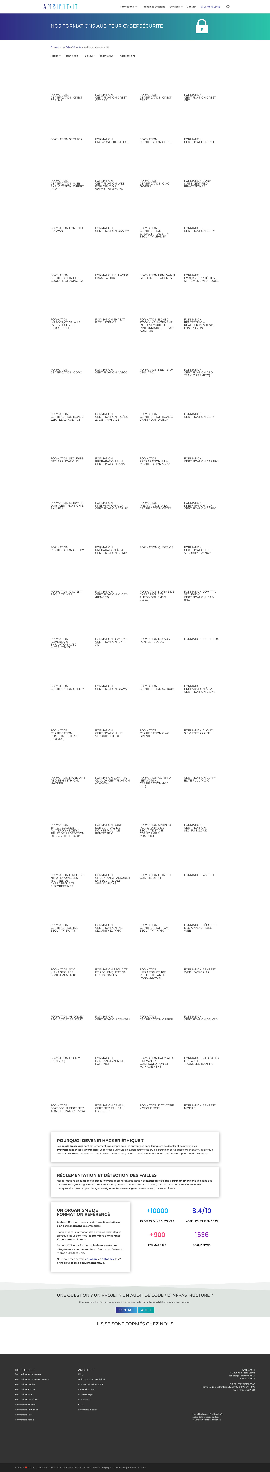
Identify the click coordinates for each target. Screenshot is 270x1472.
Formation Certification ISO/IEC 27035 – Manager (111, 416)
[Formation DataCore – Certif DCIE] (157, 1089)
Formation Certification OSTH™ (67, 549)
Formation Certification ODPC (66, 371)
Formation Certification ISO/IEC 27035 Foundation (156, 416)
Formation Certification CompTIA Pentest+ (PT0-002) (65, 735)
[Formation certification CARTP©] (201, 443)
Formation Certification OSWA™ (112, 687)
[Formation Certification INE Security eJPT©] (112, 714)
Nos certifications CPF (90, 1384)
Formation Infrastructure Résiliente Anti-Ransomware (153, 974)
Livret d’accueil (86, 1389)
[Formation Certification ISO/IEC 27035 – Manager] (112, 398)
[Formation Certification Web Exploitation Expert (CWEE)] (68, 165)
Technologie (71, 56)
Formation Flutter (25, 1389)
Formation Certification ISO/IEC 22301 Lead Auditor (67, 416)
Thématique (107, 56)
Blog (81, 1374)
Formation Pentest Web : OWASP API (199, 971)
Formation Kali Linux (201, 639)
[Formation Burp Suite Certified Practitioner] (201, 165)
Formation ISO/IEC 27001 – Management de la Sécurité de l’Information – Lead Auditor (157, 325)
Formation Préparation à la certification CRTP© (200, 505)
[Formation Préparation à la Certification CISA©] (201, 670)
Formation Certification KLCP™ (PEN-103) (111, 594)
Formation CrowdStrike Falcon (112, 141)
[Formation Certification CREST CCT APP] (112, 79)
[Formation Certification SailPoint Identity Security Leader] (157, 212)
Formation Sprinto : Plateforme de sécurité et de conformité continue (156, 830)
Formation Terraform (26, 1399)
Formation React (24, 1394)
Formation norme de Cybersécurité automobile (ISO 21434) (157, 596)
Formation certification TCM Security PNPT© (154, 927)
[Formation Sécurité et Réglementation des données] (112, 954)
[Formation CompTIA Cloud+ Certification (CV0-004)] (112, 762)
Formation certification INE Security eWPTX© (198, 550)
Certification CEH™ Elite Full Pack (200, 779)
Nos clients (84, 1399)
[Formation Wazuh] (201, 859)
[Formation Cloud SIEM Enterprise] (201, 714)
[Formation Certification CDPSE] (157, 123)
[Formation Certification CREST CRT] (201, 79)
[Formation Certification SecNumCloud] (201, 809)
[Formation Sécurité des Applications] (68, 443)
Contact (126, 1310)
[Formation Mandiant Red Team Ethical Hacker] (68, 762)
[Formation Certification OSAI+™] (112, 212)
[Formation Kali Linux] (201, 623)
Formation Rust (23, 1414)
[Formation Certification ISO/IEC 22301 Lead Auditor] (68, 398)
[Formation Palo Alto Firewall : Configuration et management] (157, 1042)
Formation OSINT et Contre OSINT (155, 876)
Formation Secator (66, 139)
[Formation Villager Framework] (112, 259)
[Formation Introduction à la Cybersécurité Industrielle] (68, 304)
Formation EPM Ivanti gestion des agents (157, 277)
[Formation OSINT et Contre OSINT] (157, 859)
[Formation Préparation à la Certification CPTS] (112, 443)
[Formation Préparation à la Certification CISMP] (112, 531)
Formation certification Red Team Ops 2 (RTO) (198, 372)
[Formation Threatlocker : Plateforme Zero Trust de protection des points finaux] (68, 809)
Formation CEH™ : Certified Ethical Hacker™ (109, 1108)
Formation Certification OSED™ (67, 687)
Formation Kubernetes (28, 1374)
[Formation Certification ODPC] (68, 354)
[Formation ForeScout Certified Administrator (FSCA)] (68, 1089)
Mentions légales (88, 1409)
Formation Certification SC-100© (157, 687)
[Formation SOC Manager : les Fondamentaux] (68, 954)
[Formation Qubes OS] (157, 531)
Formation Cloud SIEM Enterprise (198, 732)
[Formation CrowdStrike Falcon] (112, 123)
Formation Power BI (26, 1409)
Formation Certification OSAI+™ (112, 229)
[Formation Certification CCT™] (201, 212)
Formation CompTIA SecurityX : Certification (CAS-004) (200, 596)
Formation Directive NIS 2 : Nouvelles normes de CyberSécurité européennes (67, 880)
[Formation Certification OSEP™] (157, 1001)
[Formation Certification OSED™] (68, 670)
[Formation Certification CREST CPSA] (157, 79)
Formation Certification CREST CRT (200, 97)
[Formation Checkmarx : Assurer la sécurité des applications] (112, 859)
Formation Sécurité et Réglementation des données (111, 972)
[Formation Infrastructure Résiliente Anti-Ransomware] (157, 954)
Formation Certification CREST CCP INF (66, 97)
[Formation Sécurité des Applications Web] (201, 909)
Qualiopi (92, 1259)
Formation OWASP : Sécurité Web (66, 593)
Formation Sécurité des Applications (67, 460)
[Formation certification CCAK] (201, 398)
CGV (80, 1404)
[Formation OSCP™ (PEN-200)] (68, 1042)
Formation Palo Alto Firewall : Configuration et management (157, 1062)
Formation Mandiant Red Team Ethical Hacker (68, 780)
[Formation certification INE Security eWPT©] (68, 909)
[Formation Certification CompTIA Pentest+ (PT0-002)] (68, 714)
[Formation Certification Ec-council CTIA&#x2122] (68, 259)
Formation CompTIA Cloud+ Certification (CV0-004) (112, 780)
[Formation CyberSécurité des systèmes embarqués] (201, 259)
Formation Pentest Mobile (199, 1107)
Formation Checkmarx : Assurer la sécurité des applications (112, 879)
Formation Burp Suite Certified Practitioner (197, 183)
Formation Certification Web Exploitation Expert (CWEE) (67, 185)
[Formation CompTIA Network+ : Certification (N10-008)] (157, 762)
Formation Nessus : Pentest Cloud (155, 640)
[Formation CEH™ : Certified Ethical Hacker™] (112, 1089)
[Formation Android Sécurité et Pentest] (68, 1001)
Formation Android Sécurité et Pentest (67, 1018)
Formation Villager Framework (111, 277)
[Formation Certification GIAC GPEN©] (157, 714)
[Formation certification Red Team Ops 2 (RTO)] (201, 354)
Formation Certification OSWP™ (112, 1018)
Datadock (108, 1259)
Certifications (127, 56)
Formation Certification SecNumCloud (196, 827)
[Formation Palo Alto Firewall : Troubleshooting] (201, 1042)
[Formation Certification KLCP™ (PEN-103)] (112, 576)
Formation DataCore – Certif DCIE (157, 1107)
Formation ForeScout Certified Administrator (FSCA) (68, 1108)
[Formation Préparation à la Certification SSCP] (157, 443)
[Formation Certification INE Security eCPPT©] (112, 909)
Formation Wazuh (199, 875)
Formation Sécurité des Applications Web (200, 927)
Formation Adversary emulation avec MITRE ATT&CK (64, 643)
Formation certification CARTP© (201, 460)
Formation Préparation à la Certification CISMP (111, 550)
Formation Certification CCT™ (199, 229)
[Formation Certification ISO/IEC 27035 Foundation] (157, 398)
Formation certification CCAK (199, 415)
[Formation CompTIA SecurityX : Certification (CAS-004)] (201, 576)
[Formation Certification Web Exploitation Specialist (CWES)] (112, 165)
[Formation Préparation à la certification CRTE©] (157, 487)
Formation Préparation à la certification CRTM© (111, 505)
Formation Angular (25, 1404)
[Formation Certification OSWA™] (112, 670)
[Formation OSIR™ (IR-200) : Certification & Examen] (68, 487)
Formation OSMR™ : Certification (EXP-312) (111, 641)
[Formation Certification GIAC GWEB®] (157, 165)
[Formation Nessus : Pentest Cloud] (157, 623)
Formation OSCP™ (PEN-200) (65, 1059)
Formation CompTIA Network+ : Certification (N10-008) (155, 782)
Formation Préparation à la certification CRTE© (156, 505)
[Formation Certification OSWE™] (201, 1001)
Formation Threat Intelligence (110, 321)
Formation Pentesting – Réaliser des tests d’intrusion (199, 324)
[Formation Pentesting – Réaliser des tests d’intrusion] (201, 304)
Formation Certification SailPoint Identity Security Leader (154, 232)
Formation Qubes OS (156, 547)
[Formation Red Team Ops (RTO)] (157, 354)
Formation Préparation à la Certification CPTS (110, 461)
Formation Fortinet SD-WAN (67, 229)
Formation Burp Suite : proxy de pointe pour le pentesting (108, 829)
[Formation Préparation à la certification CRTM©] (112, 487)
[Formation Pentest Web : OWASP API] (201, 954)
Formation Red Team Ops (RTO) (156, 371)
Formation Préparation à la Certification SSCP (155, 461)
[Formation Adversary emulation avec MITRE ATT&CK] (68, 623)
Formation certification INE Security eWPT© (64, 927)
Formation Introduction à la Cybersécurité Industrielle (66, 324)
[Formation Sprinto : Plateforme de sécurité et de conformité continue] (157, 809)
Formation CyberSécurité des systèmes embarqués (201, 278)
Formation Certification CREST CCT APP (111, 97)
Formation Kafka (24, 1419)
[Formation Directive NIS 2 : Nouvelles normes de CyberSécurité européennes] (68, 859)
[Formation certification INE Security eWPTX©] (201, 531)
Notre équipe (85, 1394)
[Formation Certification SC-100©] (157, 670)
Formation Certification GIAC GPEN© (154, 733)
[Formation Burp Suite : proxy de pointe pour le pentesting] (112, 809)
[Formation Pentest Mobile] (201, 1089)
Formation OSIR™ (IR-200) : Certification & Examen (67, 505)
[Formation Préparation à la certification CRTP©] (201, 487)
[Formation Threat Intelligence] (112, 304)
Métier (54, 56)
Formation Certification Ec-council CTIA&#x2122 (67, 278)
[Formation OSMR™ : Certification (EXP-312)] (112, 623)
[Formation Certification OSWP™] (112, 1001)
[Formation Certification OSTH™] (68, 531)
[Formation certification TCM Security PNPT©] (157, 909)
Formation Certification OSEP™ (156, 1018)
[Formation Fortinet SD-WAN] (68, 212)
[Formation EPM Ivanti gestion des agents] (157, 259)
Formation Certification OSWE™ (201, 1018)
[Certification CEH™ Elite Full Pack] (201, 762)
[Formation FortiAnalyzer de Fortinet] (112, 1042)
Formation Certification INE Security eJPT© (109, 733)
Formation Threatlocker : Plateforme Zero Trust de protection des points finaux (67, 830)
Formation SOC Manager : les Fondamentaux (63, 972)
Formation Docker (25, 1384)
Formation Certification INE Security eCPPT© (109, 927)
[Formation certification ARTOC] (112, 354)
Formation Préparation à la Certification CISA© (199, 688)
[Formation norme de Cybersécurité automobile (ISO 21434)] (157, 576)
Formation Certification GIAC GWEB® (154, 183)
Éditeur (89, 56)
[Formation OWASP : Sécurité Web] (68, 576)
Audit (146, 1310)
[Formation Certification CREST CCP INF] (68, 79)
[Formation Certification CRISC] (201, 123)
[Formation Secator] (68, 123)
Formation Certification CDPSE (156, 141)
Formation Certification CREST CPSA (155, 97)
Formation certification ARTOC (111, 371)
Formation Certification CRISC (199, 141)
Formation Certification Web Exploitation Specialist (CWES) (110, 185)
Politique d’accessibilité (91, 1379)
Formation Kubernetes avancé (32, 1379)
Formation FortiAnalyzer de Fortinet (109, 1061)
